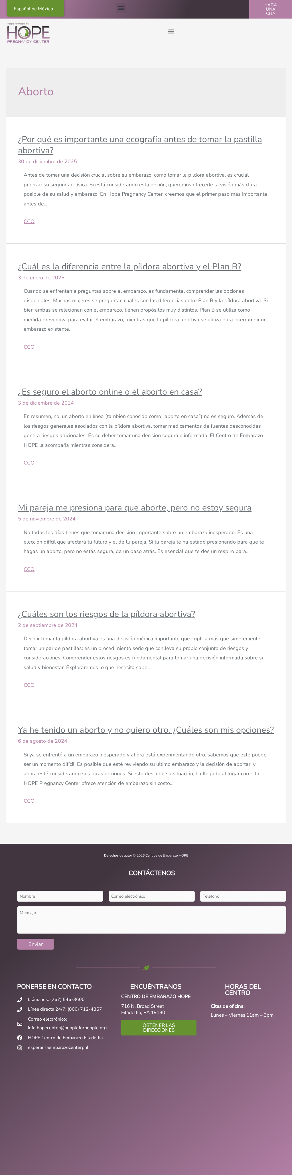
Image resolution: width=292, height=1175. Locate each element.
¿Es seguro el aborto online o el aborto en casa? (110, 392)
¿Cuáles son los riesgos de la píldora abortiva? (106, 614)
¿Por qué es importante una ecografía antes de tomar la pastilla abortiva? (140, 145)
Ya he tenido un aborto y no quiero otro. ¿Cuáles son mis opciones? (146, 730)
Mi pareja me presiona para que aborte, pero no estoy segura (135, 508)
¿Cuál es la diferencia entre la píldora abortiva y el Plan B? (129, 266)
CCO (29, 221)
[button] (121, 8)
